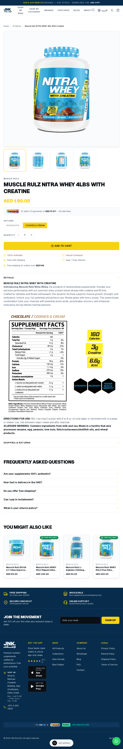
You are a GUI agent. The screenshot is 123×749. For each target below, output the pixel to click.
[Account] (111, 10)
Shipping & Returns (17, 442)
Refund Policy (108, 653)
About (88, 10)
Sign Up (110, 620)
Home (6, 26)
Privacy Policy (108, 648)
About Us (81, 648)
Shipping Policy (108, 659)
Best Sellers (58, 664)
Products (17, 26)
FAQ (79, 664)
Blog (77, 10)
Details (9, 277)
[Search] (93, 9)
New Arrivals (58, 659)
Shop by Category (34, 10)
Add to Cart (63, 245)
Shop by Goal (21, 10)
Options (9, 221)
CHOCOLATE (12, 225)
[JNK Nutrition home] (7, 10)
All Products (58, 648)
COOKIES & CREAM (35, 225)
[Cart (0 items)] (117, 10)
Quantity (9, 235)
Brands (49, 10)
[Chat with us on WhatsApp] (116, 741)
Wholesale (82, 653)
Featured (63, 10)
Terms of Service (109, 664)
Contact (80, 670)
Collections (57, 653)
